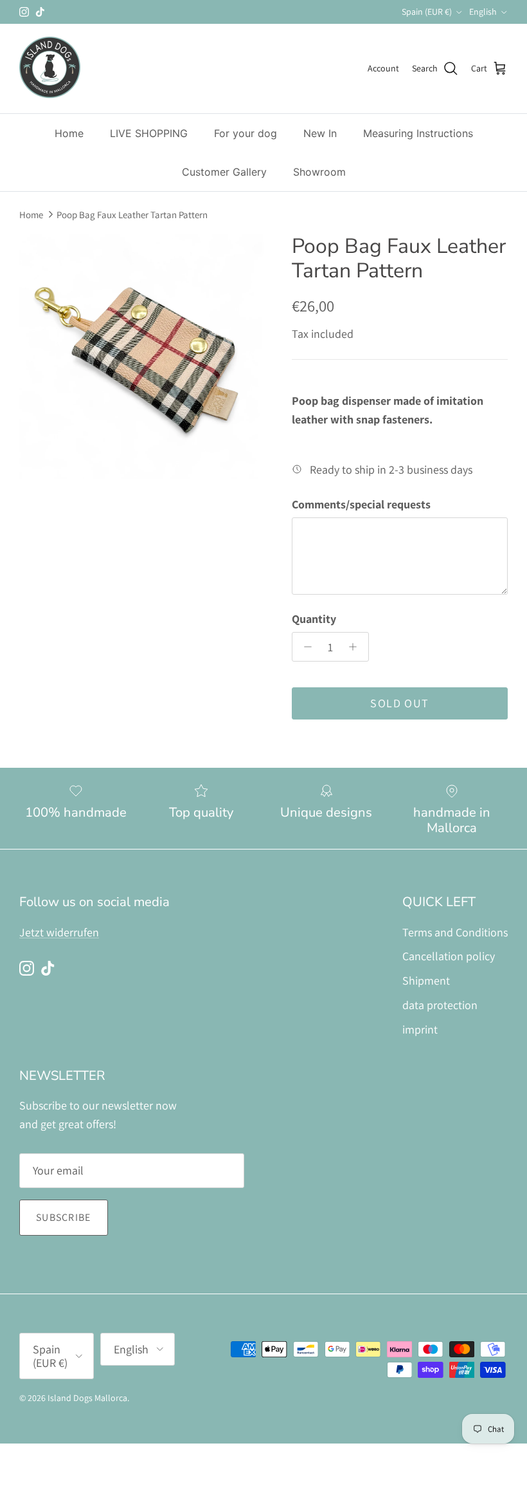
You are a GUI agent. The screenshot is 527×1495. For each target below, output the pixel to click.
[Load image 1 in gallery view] (141, 356)
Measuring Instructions (418, 133)
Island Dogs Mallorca (87, 1398)
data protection (440, 1005)
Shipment (426, 980)
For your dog (245, 133)
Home (69, 133)
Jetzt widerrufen (59, 932)
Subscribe (63, 1217)
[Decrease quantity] (304, 647)
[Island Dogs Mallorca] (49, 68)
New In (320, 133)
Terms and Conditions (455, 932)
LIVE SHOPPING (149, 133)
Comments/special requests (361, 504)
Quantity (314, 618)
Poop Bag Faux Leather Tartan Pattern (132, 215)
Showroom (319, 171)
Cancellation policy (448, 956)
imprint (420, 1029)
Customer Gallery (224, 171)
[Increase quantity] (356, 647)
